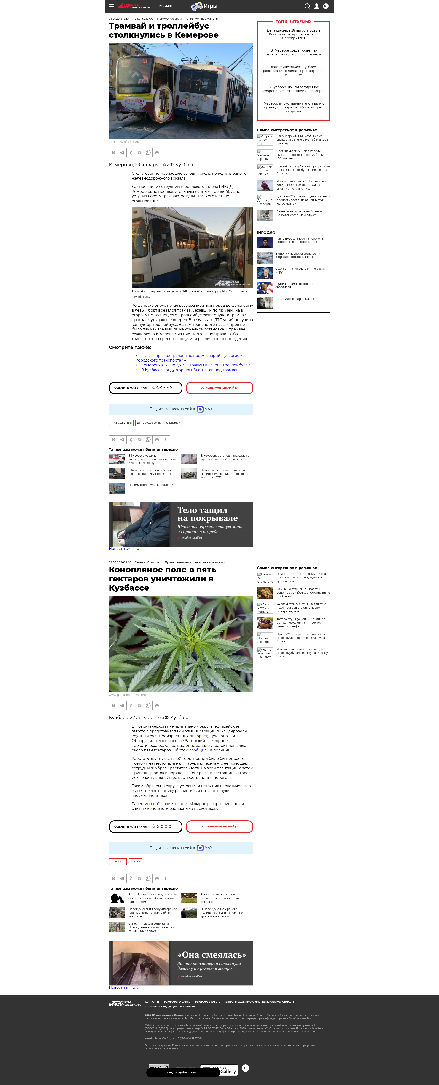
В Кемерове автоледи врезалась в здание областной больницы (225, 457)
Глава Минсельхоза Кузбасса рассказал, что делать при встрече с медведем (293, 71)
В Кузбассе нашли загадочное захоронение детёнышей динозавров (294, 89)
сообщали (161, 804)
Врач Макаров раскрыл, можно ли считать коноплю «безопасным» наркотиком (153, 898)
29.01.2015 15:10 (119, 18)
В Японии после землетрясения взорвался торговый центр (298, 255)
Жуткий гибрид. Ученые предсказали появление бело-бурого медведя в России (303, 169)
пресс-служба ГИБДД (124, 141)
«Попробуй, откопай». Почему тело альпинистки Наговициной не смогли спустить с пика (302, 185)
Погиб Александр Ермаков (294, 299)
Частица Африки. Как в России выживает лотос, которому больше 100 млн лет (302, 154)
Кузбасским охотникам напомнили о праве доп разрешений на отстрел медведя (293, 107)
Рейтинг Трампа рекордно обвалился (294, 285)
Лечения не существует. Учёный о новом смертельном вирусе (300, 213)
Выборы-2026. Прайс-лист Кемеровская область (259, 1001)
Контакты (152, 1001)
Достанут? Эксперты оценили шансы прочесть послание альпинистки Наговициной (303, 200)
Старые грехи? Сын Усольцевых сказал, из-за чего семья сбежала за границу (302, 139)
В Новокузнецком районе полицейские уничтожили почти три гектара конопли (224, 912)
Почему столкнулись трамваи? (150, 484)
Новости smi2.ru (124, 548)
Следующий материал (183, 1072)
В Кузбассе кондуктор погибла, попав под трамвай (190, 370)
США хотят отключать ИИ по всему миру (300, 270)
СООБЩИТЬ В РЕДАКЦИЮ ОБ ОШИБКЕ (170, 1006)
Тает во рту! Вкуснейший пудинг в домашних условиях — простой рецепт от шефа (301, 622)
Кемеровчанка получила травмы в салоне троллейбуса (194, 365)
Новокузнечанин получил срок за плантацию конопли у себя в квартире (152, 912)
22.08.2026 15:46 (120, 562)
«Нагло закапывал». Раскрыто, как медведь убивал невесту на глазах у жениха (302, 652)
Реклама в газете (207, 1001)
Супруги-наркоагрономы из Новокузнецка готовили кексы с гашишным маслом (151, 927)
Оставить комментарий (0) (219, 387)
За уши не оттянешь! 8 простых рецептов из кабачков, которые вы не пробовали (303, 592)
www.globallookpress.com (127, 695)
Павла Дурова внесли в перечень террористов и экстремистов (299, 240)
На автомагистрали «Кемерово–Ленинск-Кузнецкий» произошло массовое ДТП (224, 473)
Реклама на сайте (177, 1001)
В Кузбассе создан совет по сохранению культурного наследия (293, 52)
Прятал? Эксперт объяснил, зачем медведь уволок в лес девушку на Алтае (301, 637)
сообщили (199, 750)
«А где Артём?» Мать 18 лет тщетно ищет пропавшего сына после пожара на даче (301, 607)
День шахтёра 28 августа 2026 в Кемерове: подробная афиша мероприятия (293, 34)
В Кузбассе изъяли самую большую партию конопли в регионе (221, 898)
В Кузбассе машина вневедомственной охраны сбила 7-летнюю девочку (152, 459)
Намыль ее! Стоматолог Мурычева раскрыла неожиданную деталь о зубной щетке (301, 577)
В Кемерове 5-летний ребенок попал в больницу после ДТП (150, 471)
